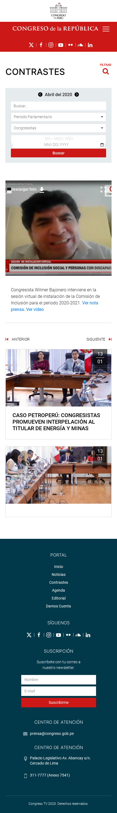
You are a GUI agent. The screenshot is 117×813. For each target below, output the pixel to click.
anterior (20, 339)
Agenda (58, 590)
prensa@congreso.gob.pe (52, 733)
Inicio (58, 566)
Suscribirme (59, 702)
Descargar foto (23, 189)
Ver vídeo (35, 309)
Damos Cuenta (58, 606)
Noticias (59, 574)
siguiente (96, 339)
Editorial (59, 598)
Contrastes (58, 582)
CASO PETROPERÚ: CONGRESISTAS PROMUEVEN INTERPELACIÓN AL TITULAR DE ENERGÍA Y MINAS (56, 422)
